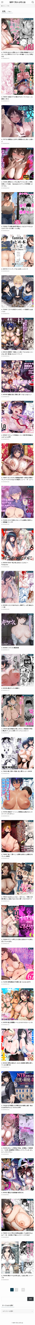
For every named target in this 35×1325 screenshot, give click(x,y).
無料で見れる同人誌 (17, 2)
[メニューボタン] (2, 2)
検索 (30, 1299)
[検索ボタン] (33, 2)
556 (23, 1289)
